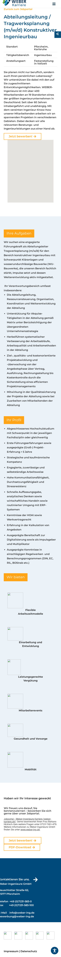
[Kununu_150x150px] (19, 935)
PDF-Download (20, 847)
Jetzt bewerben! (20, 136)
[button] (54, 3)
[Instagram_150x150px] (41, 935)
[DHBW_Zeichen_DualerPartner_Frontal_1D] (52, 935)
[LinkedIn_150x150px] (30, 935)
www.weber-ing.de (30, 829)
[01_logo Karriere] (14, 4)
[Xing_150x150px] (9, 935)
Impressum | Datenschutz (20, 951)
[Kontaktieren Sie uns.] (33, 879)
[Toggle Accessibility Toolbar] (55, 950)
